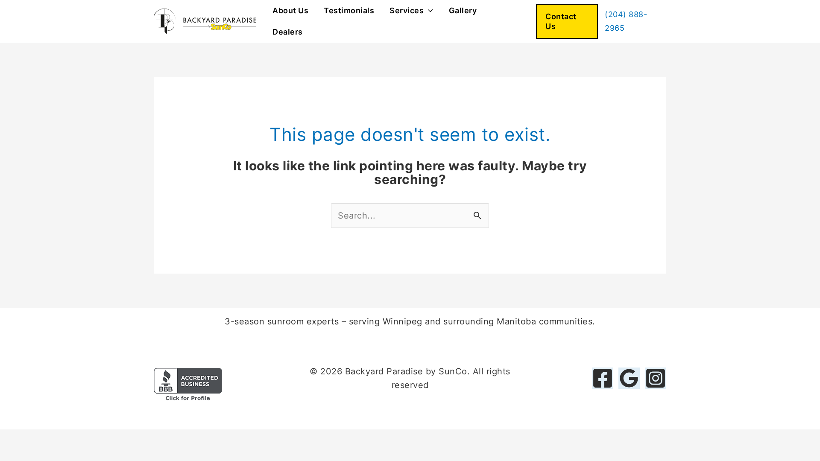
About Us (290, 10)
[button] (567, 21)
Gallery (463, 10)
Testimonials (349, 10)
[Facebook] (602, 378)
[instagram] (655, 378)
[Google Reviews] (629, 378)
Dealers (287, 31)
